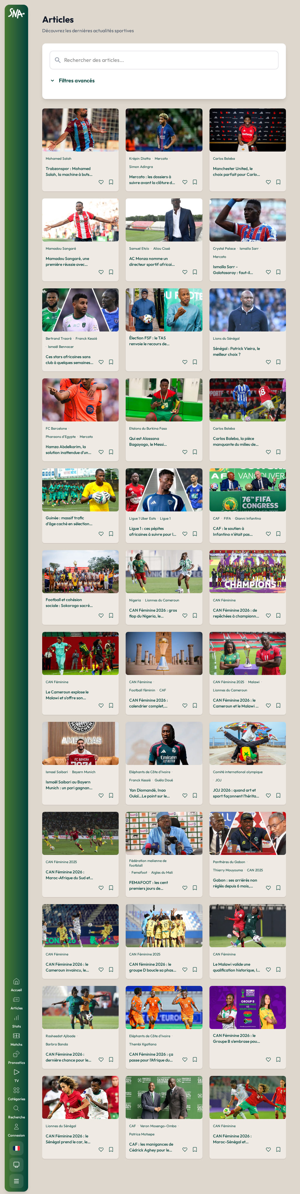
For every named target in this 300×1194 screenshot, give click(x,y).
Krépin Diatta (140, 158)
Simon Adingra (141, 166)
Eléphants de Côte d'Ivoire (149, 772)
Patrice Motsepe (141, 1134)
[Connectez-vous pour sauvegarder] (111, 183)
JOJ (218, 780)
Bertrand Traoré (58, 338)
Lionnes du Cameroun (162, 600)
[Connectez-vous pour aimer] (101, 183)
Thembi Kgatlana (142, 1044)
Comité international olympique (237, 772)
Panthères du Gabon (229, 862)
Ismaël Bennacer (61, 346)
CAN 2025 (255, 870)
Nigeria (135, 600)
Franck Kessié (86, 338)
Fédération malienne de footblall (147, 863)
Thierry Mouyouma (228, 870)
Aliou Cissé (161, 248)
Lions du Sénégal (226, 338)
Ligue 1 (165, 518)
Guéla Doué (164, 780)
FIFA (227, 518)
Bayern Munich (84, 772)
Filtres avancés (77, 80)
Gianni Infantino (248, 518)
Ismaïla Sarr (249, 248)
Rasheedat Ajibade (60, 1036)
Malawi (254, 682)
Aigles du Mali (162, 872)
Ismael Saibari (57, 772)
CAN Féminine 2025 (228, 682)
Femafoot (139, 872)
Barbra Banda (57, 1044)
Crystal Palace (224, 248)
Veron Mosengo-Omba (158, 1126)
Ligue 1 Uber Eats (142, 518)
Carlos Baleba (224, 158)
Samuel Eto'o (139, 248)
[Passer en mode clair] (16, 1165)
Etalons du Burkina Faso (148, 428)
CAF (216, 518)
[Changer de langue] (16, 1148)
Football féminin (142, 690)
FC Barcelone (56, 428)
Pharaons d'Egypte (61, 436)
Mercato (161, 158)
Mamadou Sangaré (61, 248)
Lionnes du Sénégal (61, 1126)
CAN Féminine (224, 600)
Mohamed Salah (58, 158)
